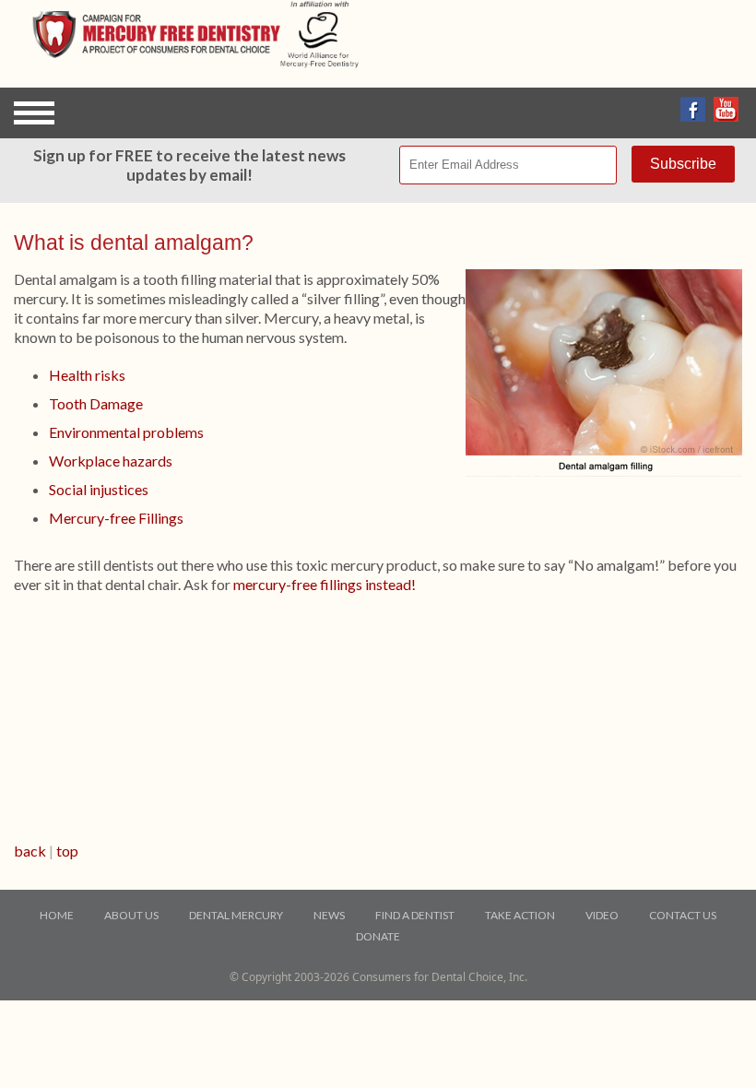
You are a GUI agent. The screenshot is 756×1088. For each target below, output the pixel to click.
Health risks (87, 375)
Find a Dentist (415, 915)
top (67, 850)
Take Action (520, 915)
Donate (378, 936)
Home (57, 915)
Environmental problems (126, 432)
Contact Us (682, 915)
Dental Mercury (236, 915)
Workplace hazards (110, 460)
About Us (131, 915)
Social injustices (98, 489)
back (30, 850)
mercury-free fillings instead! (324, 584)
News (329, 915)
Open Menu (34, 113)
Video (602, 915)
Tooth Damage (96, 403)
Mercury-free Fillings (116, 517)
